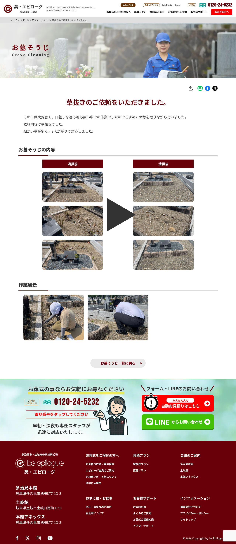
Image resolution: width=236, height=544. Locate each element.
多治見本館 (167, 5)
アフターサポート (143, 526)
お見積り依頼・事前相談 (100, 464)
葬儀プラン (140, 11)
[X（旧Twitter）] (27, 537)
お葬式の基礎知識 (143, 519)
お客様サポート (199, 11)
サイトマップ (188, 519)
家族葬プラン (141, 464)
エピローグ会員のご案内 (100, 470)
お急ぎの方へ (222, 11)
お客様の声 (139, 507)
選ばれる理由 (93, 483)
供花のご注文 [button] (127, 5)
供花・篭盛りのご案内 (99, 507)
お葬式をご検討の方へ (119, 11)
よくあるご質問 (142, 513)
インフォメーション (195, 498)
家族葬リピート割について (101, 476)
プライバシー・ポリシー (194, 513)
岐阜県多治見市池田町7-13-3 (38, 493)
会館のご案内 (157, 11)
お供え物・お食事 (177, 11)
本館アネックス (30, 516)
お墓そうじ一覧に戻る (118, 363)
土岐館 (177, 5)
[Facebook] (17, 537)
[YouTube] (50, 537)
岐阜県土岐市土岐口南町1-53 (39, 507)
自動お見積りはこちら (180, 403)
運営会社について (190, 507)
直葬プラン (139, 470)
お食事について (95, 513)
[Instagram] (39, 537)
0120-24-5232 (220, 5)
